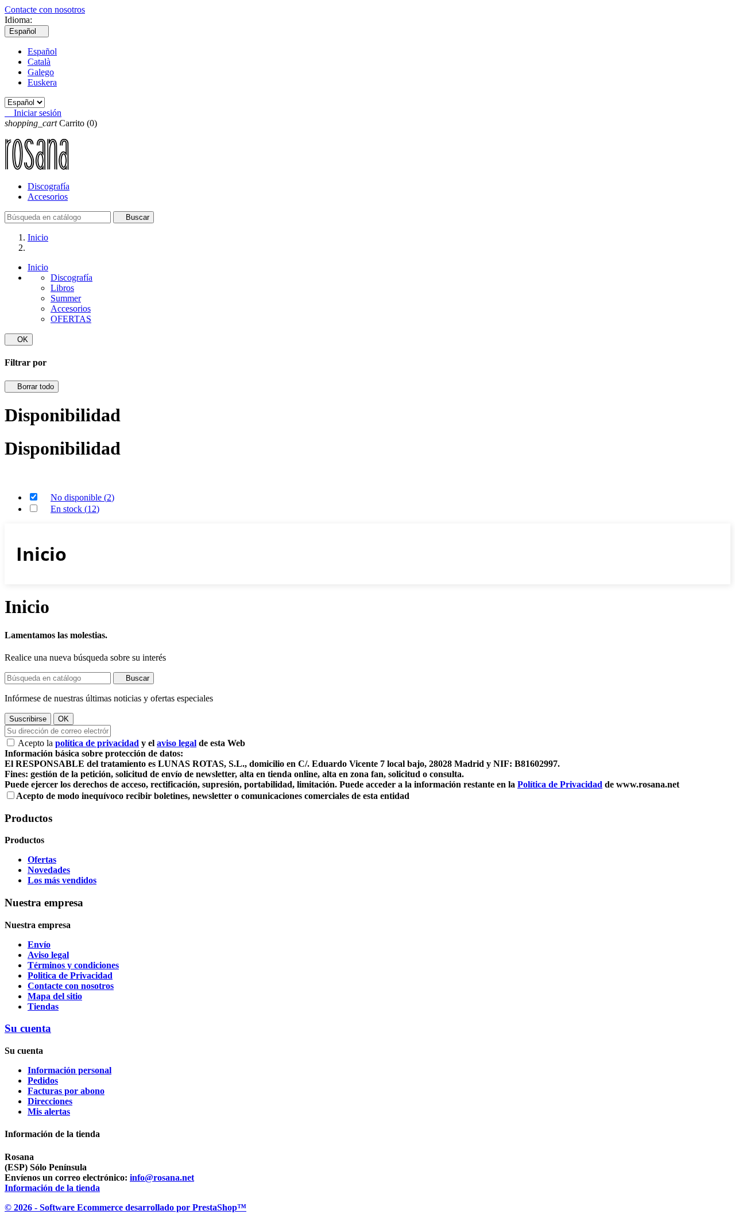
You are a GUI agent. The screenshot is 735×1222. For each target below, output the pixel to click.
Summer (66, 298)
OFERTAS (71, 319)
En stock (75, 509)
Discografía (48, 186)
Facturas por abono (66, 1091)
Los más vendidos (62, 880)
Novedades (49, 870)
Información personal (69, 1070)
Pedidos (43, 1080)
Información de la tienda (52, 1188)
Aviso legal (48, 955)
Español (42, 51)
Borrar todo (31, 386)
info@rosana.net (162, 1177)
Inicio (38, 267)
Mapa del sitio (55, 996)
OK (18, 339)
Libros (62, 288)
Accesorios (48, 196)
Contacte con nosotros (45, 9)
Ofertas (42, 859)
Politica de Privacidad (70, 975)
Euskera (42, 82)
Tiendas (43, 1006)
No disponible (82, 497)
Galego (41, 72)
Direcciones (50, 1101)
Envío (39, 944)
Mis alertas (49, 1111)
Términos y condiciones (73, 965)
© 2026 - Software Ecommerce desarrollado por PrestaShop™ (125, 1207)
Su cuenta (28, 1028)
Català (39, 62)
